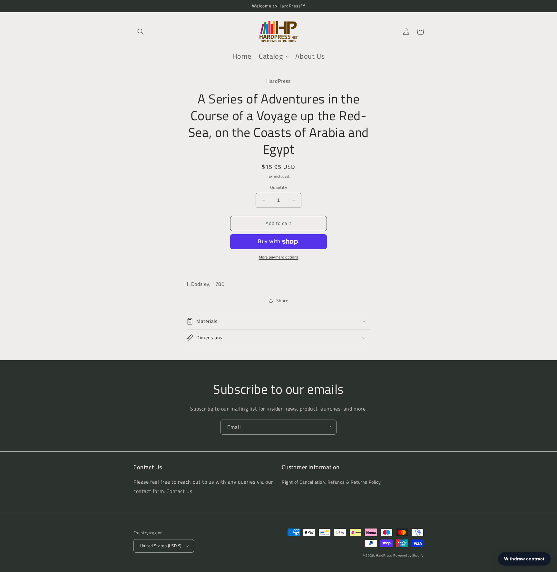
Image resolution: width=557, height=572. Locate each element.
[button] (140, 31)
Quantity (278, 187)
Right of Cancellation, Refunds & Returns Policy (331, 482)
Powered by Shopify (408, 555)
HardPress (384, 555)
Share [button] (282, 300)
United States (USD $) (160, 545)
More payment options (278, 257)
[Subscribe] (329, 427)
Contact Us (179, 491)
